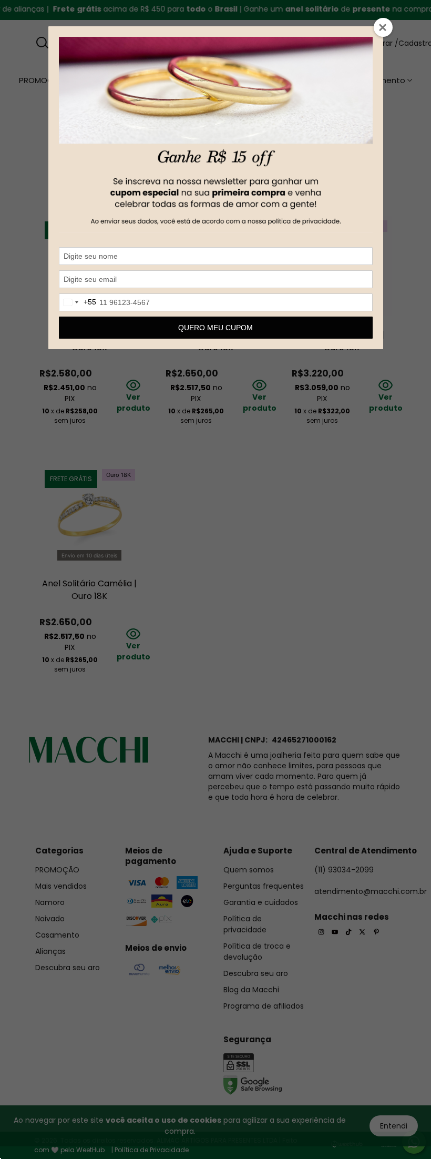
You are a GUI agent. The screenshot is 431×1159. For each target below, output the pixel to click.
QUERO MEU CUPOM (215, 327)
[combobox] (77, 302)
